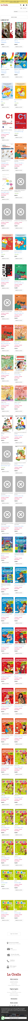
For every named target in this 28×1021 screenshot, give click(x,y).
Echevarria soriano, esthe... (5, 495)
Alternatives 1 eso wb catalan (6, 311)
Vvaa (2, 101)
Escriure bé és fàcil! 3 (18, 251)
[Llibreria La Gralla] (4, 5)
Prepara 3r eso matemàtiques (6, 614)
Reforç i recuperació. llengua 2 (6, 190)
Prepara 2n (3, 856)
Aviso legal (14, 990)
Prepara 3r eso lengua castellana (7, 735)
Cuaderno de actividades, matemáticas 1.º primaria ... (6, 584)
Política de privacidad (14, 995)
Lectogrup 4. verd (17, 281)
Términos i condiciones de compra (14, 992)
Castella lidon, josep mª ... (5, 280)
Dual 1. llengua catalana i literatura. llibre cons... (5, 278)
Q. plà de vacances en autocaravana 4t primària (5, 463)
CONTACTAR (14, 984)
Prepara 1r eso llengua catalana (7, 704)
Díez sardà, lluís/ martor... (18, 585)
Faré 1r (15, 911)
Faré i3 (2, 911)
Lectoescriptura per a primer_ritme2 (18, 372)
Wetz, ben (16, 40)
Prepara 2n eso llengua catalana (7, 674)
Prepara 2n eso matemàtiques (20, 614)
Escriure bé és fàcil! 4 (5, 251)
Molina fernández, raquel (5, 465)
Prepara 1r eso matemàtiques (6, 644)
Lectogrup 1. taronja (18, 311)
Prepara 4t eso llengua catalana (20, 644)
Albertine (2, 555)
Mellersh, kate (3, 40)
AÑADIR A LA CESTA (5, 46)
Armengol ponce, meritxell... (6, 676)
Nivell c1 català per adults (19, 129)
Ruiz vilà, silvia (16, 403)
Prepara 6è (3, 795)
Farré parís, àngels (17, 374)
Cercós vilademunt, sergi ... (5, 132)
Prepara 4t (3, 825)
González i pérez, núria (5, 373)
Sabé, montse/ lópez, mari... (19, 282)
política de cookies (4, 1011)
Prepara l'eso (16, 765)
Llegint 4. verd (3, 372)
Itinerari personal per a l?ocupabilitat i (5, 161)
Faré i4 (15, 881)
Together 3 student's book (19, 39)
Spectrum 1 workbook (5, 69)
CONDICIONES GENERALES (14, 985)
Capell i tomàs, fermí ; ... (18, 252)
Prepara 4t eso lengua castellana (20, 704)
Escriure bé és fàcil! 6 (5, 99)
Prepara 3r (16, 825)
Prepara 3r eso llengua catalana (20, 674)
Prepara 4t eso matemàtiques (19, 583)
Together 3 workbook (5, 39)
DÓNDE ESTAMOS (14, 982)
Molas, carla (16, 676)
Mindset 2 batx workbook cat (6, 220)
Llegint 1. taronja (17, 341)
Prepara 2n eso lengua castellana (20, 735)
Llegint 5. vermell (17, 402)
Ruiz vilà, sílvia (16, 343)
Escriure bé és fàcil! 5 (18, 99)
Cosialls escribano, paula (18, 706)
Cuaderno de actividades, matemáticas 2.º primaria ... (19, 554)
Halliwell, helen (3, 71)
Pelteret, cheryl (17, 71)
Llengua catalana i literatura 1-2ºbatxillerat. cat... (19, 191)
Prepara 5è (16, 795)
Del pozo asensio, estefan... (6, 526)
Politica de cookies (14, 993)
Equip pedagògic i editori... (19, 767)
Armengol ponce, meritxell (19, 645)
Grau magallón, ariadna (5, 192)
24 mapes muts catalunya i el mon (20, 220)
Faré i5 (2, 881)
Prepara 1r (16, 856)
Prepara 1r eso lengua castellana (7, 765)
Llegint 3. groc (3, 402)
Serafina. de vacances (5, 553)
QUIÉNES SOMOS (14, 981)
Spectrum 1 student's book (19, 69)
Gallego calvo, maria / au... (19, 435)
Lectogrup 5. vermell (5, 341)
